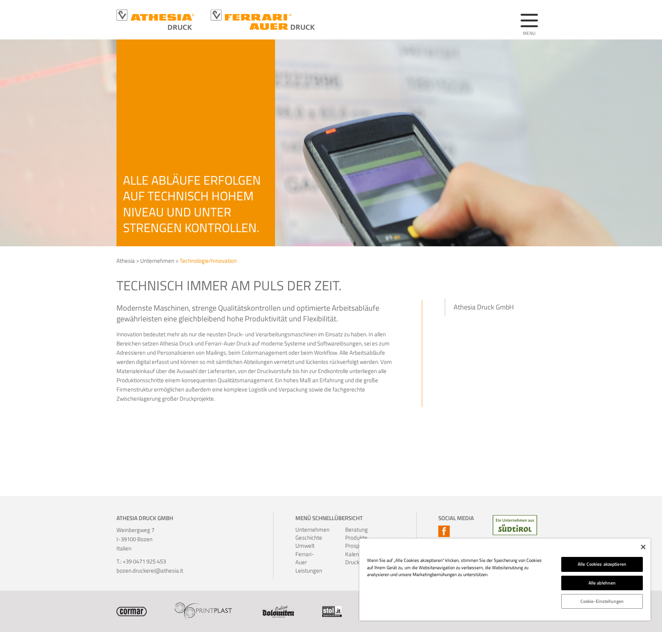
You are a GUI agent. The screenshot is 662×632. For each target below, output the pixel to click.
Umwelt (305, 546)
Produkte (355, 538)
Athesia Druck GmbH (484, 307)
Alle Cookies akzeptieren (602, 564)
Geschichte (305, 538)
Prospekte (355, 546)
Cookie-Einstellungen (602, 601)
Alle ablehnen (602, 582)
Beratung (355, 530)
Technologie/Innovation (208, 260)
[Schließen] (643, 547)
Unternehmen (157, 260)
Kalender (355, 554)
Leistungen (305, 571)
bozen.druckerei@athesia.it (149, 570)
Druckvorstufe (355, 562)
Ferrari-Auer (304, 558)
